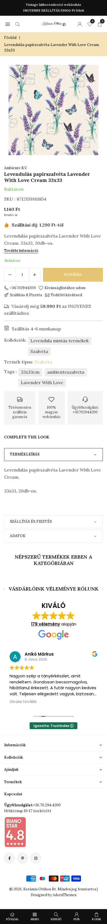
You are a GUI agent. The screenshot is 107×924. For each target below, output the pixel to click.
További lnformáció (21, 250)
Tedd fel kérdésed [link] (66, 295)
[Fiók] (80, 24)
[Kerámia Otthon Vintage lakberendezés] (53, 23)
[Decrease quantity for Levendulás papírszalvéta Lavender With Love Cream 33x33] (9, 274)
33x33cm (30, 372)
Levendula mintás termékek (59, 340)
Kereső (56, 919)
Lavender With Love (42, 382)
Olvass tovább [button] (23, 701)
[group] (53, 110)
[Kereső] (17, 24)
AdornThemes (65, 895)
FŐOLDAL (12, 919)
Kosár (96, 919)
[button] (8, 24)
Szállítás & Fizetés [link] (26, 295)
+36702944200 (23, 288)
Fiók (77, 919)
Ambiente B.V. (15, 168)
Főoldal (10, 37)
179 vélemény (45, 624)
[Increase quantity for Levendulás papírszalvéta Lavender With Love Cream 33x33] (34, 274)
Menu (35, 919)
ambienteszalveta (65, 372)
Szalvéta (39, 351)
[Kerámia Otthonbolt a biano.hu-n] (15, 831)
